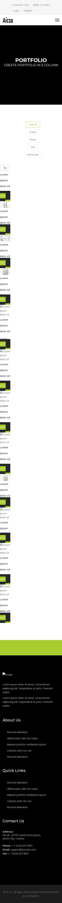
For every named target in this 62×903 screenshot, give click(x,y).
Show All (33, 124)
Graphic (33, 132)
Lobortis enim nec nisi (18, 750)
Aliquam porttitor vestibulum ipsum (26, 744)
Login (16, 10)
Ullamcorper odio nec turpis (22, 738)
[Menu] (57, 20)
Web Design (33, 155)
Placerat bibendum (17, 732)
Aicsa (9, 892)
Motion (33, 140)
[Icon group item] (6, 861)
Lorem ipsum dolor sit (5, 180)
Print (33, 147)
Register (28, 10)
